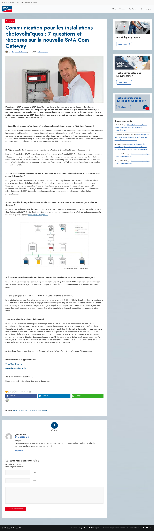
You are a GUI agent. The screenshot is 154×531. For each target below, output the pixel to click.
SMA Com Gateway (14, 364)
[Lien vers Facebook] (143, 527)
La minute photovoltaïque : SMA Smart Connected (132, 155)
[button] (21, 396)
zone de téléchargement (38, 214)
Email (35, 480)
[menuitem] (8, 3)
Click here (122, 107)
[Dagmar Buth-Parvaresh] (6, 52)
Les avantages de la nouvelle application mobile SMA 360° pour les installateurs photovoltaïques (132, 137)
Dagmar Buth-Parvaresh (19, 52)
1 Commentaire (43, 52)
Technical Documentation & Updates (27, 2)
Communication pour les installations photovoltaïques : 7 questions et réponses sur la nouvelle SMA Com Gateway (131, 147)
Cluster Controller (18, 410)
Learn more (122, 44)
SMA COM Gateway (31, 410)
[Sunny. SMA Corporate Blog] (8, 9)
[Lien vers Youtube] (147, 527)
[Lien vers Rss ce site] (150, 527)
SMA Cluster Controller (15, 368)
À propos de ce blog (8, 2)
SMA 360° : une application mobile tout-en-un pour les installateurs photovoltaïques (131, 127)
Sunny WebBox (42, 410)
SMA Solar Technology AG (12, 528)
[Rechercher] (141, 9)
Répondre (19, 450)
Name (35, 472)
